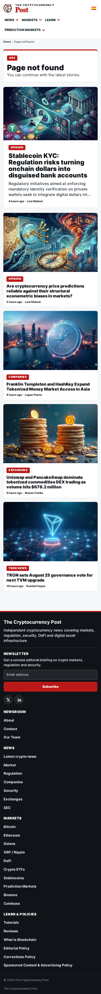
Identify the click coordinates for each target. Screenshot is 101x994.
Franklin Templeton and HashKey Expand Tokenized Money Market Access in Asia (48, 387)
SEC (7, 808)
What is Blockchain (20, 940)
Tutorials (11, 922)
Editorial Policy (17, 948)
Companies (18, 377)
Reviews (11, 931)
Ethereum (12, 835)
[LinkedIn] (19, 699)
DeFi (7, 861)
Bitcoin (10, 827)
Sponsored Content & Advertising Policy (38, 965)
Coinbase (12, 903)
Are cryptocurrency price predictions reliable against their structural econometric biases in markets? (45, 291)
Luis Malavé (35, 201)
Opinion (17, 147)
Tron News (18, 568)
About (9, 720)
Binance (10, 895)
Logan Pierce (33, 395)
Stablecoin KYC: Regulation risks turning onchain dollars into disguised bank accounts (48, 166)
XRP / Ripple (14, 852)
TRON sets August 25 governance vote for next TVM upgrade (49, 578)
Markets (30, 20)
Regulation (13, 773)
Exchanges (18, 470)
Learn (50, 20)
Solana (9, 844)
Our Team (12, 737)
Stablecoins (14, 878)
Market (10, 765)
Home (7, 42)
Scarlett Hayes (35, 586)
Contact (10, 729)
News (9, 20)
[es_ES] (94, 8)
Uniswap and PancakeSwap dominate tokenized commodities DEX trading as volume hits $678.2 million (46, 482)
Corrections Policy (19, 957)
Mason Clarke (34, 493)
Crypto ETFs (14, 869)
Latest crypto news (20, 756)
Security (11, 790)
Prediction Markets (23, 30)
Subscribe (50, 687)
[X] (8, 699)
